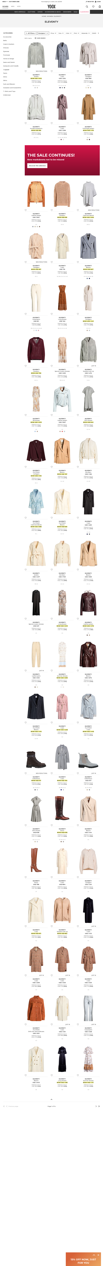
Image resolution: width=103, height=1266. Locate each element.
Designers (67, 12)
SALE (75, 12)
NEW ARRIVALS (19, 12)
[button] (12, 37)
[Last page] (98, 1106)
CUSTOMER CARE (14, 1)
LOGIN (98, 2)
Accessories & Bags (53, 12)
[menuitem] (5, 6)
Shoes (40, 12)
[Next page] (89, 1106)
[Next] (98, 33)
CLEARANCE (84, 12)
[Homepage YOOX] (51, 6)
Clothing (31, 12)
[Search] (87, 7)
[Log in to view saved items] (93, 7)
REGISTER (91, 1)
